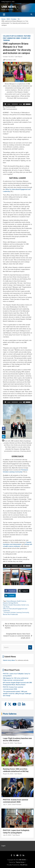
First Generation (9, 38)
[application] (17, 104)
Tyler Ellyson (18, 56)
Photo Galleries (10, 714)
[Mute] (24, 104)
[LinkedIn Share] (3, 436)
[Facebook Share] (3, 428)
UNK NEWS (8, 6)
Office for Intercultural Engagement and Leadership (15, 609)
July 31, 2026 (7, 804)
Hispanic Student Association (12, 605)
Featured (27, 36)
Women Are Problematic (10, 614)
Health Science (21, 601)
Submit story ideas (9, 660)
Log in (3, 846)
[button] (3, 440)
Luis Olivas (6, 607)
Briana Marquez (11, 601)
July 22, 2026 (7, 835)
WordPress (23, 865)
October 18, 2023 (8, 56)
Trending (6, 40)
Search (30, 647)
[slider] (28, 104)
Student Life (25, 38)
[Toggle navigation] (4, 14)
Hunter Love (25, 605)
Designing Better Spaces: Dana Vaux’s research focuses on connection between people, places (16, 636)
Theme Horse (20, 862)
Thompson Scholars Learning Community (16, 612)
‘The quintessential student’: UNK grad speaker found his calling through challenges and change (17, 693)
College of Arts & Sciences (13, 36)
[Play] (5, 104)
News (18, 38)
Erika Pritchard (16, 804)
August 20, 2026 (8, 743)
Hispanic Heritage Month (10, 603)
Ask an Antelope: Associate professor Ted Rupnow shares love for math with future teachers (18, 626)
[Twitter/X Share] (3, 432)
